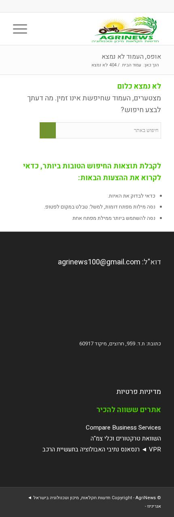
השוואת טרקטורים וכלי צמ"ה (126, 438)
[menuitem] (41, 29)
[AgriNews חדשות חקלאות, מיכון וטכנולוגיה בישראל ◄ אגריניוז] (101, 29)
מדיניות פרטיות (139, 391)
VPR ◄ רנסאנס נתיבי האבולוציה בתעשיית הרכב (101, 449)
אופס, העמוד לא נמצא (131, 57)
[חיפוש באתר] (41, 29)
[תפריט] (22, 29)
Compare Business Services (123, 427)
